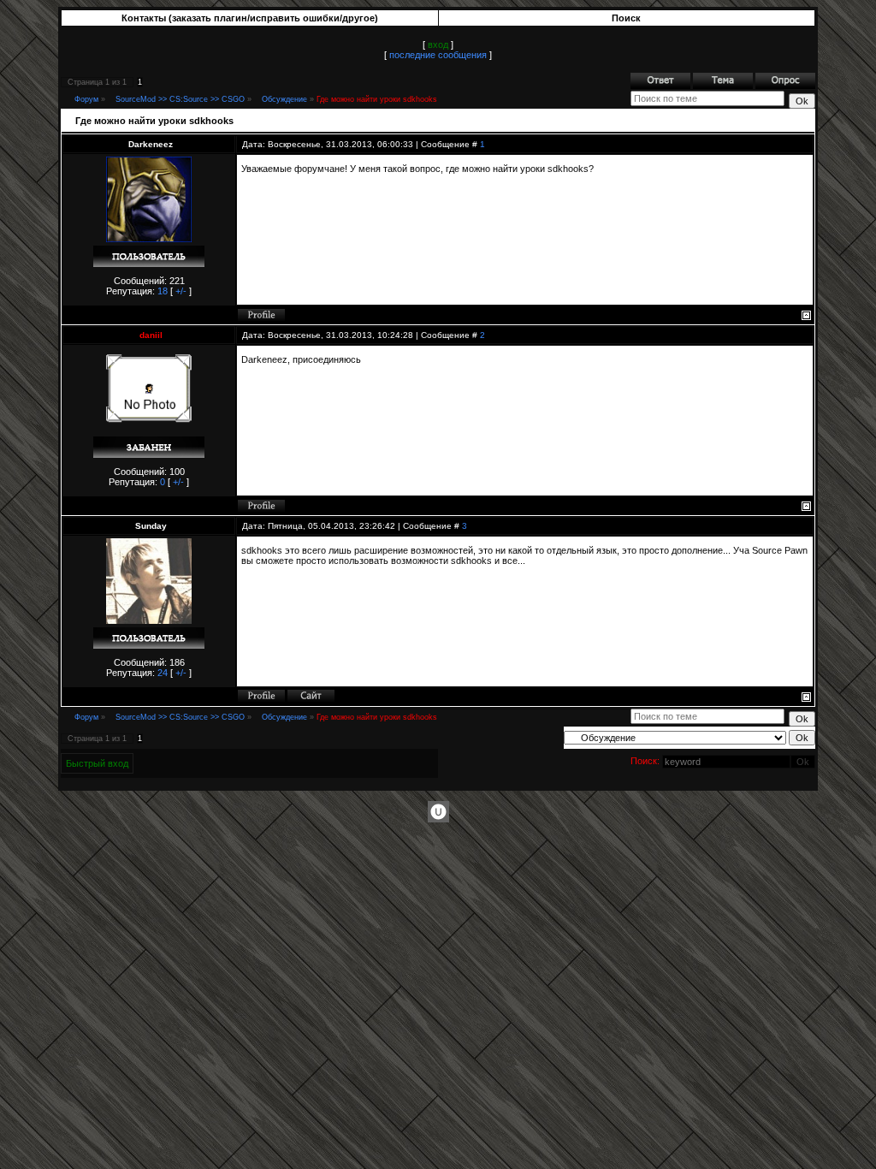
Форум (86, 99)
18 (162, 291)
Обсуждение (284, 99)
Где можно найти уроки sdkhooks (377, 99)
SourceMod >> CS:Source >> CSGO (180, 99)
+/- (180, 291)
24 (162, 673)
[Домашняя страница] (310, 696)
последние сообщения (438, 55)
